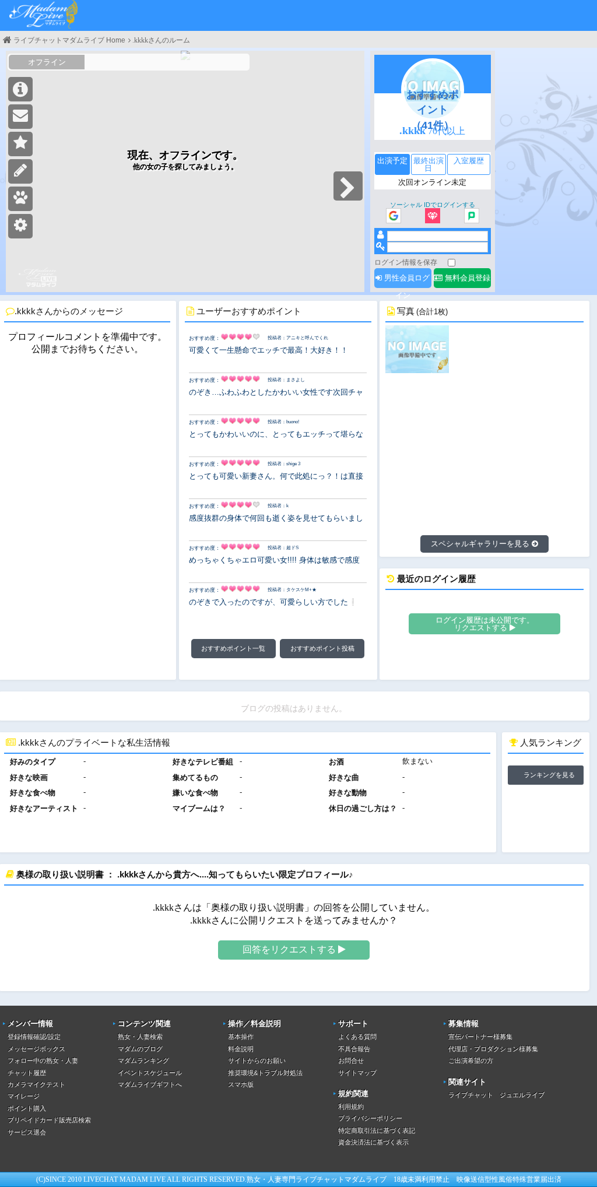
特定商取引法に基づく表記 (376, 1130)
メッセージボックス (36, 1048)
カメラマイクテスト (36, 1084)
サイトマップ (357, 1072)
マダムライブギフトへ (150, 1084)
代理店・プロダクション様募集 (493, 1048)
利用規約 (351, 1106)
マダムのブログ (140, 1048)
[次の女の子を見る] (348, 186)
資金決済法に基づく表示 (373, 1142)
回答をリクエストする (290, 949)
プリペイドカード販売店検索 (49, 1119)
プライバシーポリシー (370, 1118)
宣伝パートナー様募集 (480, 1036)
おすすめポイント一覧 (233, 648)
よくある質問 (357, 1036)
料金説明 (241, 1048)
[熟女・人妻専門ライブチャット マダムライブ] (44, 15)
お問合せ (351, 1060)
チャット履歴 (27, 1072)
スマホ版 (241, 1084)
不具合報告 (354, 1048)
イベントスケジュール (150, 1072)
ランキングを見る (549, 774)
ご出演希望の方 (470, 1060)
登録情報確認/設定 (34, 1036)
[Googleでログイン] (393, 216)
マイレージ (24, 1096)
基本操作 (241, 1036)
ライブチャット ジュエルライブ (496, 1094)
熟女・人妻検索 (140, 1036)
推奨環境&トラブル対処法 (265, 1072)
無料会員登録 (466, 277)
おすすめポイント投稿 (322, 648)
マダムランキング (143, 1060)
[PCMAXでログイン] (471, 216)
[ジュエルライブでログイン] (432, 216)
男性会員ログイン (406, 280)
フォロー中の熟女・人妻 (43, 1060)
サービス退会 (27, 1132)
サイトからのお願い (257, 1060)
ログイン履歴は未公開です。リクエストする (485, 624)
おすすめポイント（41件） (432, 109)
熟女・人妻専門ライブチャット (296, 1179)
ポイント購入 (27, 1108)
